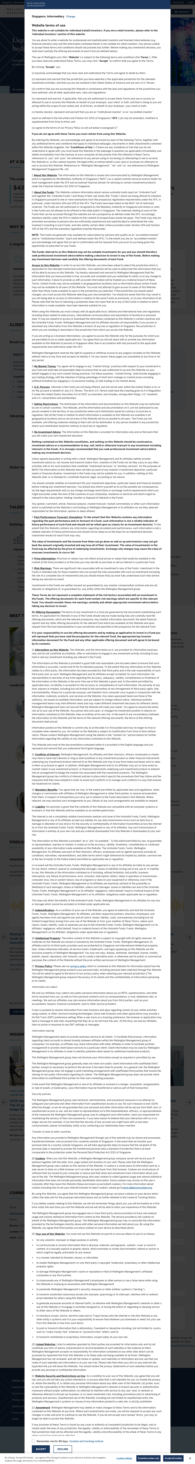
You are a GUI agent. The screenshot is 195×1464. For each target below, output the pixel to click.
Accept (41, 1449)
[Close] (190, 1458)
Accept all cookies (173, 1458)
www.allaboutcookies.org (137, 1187)
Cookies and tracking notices (86, 1441)
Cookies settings (124, 1458)
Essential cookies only (148, 1458)
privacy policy (78, 966)
